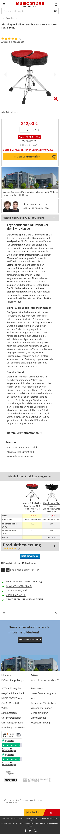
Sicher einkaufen (39, 712)
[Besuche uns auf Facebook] (25, 831)
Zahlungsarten (9, 712)
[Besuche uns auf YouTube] (35, 831)
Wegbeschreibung (40, 722)
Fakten (34, 675)
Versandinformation (41, 707)
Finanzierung (37, 688)
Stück (36, 129)
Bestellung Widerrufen (13, 727)
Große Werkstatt (10, 703)
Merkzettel (30, 563)
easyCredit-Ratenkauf (12, 693)
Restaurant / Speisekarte (44, 703)
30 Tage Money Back (12, 688)
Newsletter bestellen (29, 639)
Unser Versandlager (11, 717)
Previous (5, 74)
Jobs (33, 698)
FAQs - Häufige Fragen (12, 680)
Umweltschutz (38, 717)
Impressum (25, 818)
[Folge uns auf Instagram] (30, 831)
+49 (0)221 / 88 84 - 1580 (36, 208)
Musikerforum (7, 818)
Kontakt (17, 818)
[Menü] (20, 732)
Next (54, 74)
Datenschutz (35, 818)
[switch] (18, 734)
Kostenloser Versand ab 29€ (45, 682)
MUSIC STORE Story (11, 698)
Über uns (6, 675)
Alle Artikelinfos (9, 112)
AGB (30, 821)
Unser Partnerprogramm (44, 693)
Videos (5, 707)
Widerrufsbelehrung (49, 818)
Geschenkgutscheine (12, 722)
